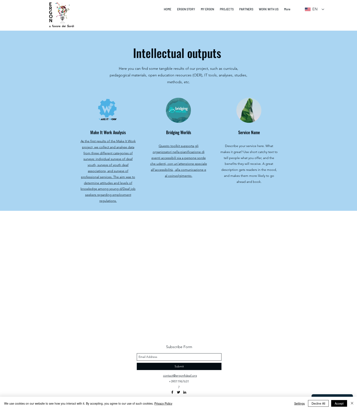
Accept (339, 403)
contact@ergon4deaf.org (180, 375)
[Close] (352, 403)
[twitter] (178, 392)
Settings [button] (299, 403)
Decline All (318, 403)
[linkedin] (185, 392)
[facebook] (172, 392)
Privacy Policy (163, 403)
